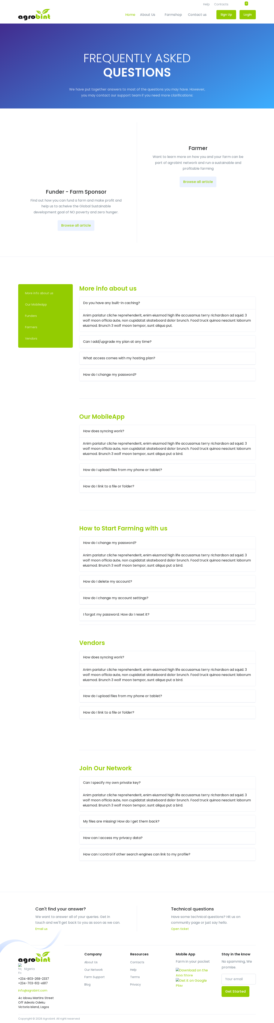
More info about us (39, 293)
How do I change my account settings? (115, 597)
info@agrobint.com (32, 990)
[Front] (34, 957)
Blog (87, 984)
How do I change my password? (109, 374)
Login (234, 71)
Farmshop (173, 14)
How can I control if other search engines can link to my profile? (136, 854)
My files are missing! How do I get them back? (121, 821)
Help (133, 970)
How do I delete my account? (107, 581)
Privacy (135, 984)
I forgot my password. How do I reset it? (116, 614)
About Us (147, 14)
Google (250, 111)
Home (130, 14)
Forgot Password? (251, 79)
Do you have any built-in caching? (111, 302)
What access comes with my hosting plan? (119, 358)
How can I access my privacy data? (113, 837)
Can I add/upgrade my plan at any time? (117, 341)
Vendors (31, 338)
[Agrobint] (34, 15)
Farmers (31, 327)
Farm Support (94, 977)
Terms (135, 977)
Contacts (137, 962)
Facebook (220, 111)
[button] (45, 969)
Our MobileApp (36, 304)
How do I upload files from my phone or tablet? (122, 469)
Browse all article (76, 225)
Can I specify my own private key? (112, 782)
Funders (31, 316)
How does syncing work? (103, 431)
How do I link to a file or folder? (108, 486)
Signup (251, 89)
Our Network (93, 970)
